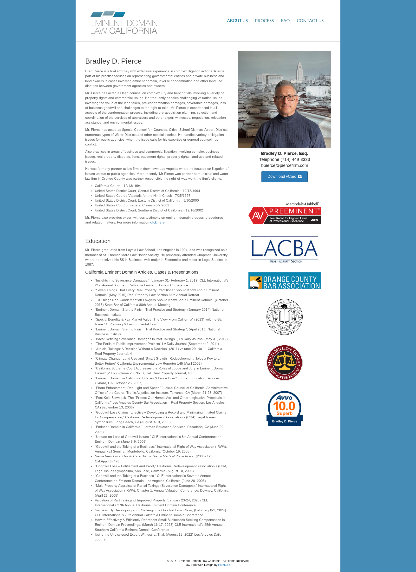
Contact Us (310, 20)
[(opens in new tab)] (284, 212)
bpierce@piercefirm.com (284, 165)
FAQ (285, 20)
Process (264, 20)
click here (157, 222)
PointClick (224, 565)
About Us (237, 20)
